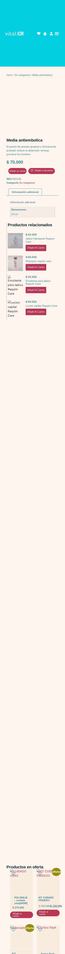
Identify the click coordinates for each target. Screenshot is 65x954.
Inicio (9, 75)
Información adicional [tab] (25, 192)
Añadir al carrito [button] (35, 247)
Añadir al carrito (17, 171)
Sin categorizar (22, 75)
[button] (56, 33)
